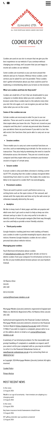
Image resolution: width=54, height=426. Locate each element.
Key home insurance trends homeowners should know (21, 410)
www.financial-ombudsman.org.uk (15, 352)
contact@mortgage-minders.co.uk (16, 297)
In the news (7, 388)
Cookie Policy (8, 368)
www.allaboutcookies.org (14, 253)
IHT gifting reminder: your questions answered (19, 417)
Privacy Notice (8, 373)
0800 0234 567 (8, 355)
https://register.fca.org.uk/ (26, 326)
